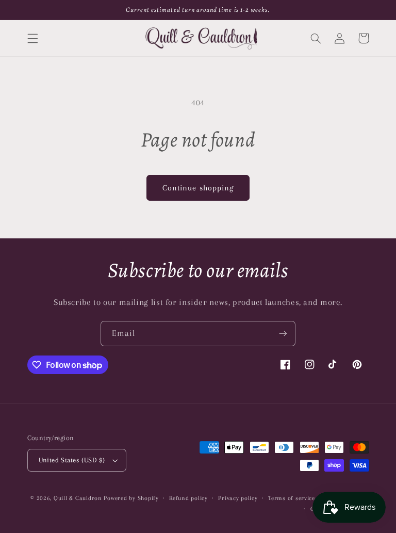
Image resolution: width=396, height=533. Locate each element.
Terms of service (291, 498)
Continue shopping (198, 187)
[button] (32, 38)
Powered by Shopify (131, 498)
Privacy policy (237, 498)
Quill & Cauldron (78, 498)
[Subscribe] (283, 333)
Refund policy (188, 498)
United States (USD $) (72, 460)
